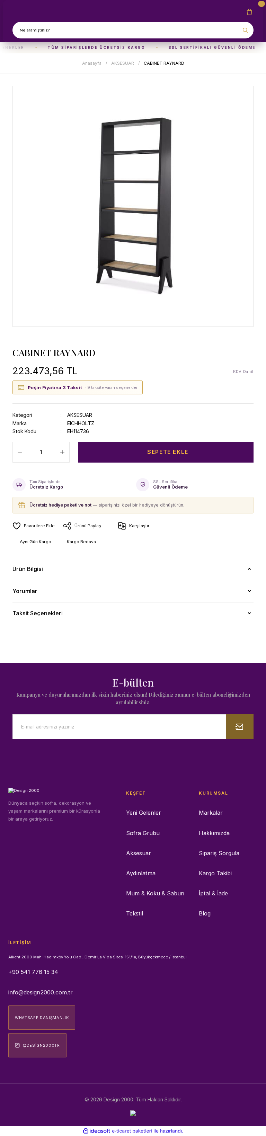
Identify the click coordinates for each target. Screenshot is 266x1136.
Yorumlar (24, 591)
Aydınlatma (141, 873)
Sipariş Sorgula (219, 853)
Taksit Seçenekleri (37, 613)
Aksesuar (138, 853)
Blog (205, 913)
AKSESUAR (79, 415)
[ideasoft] (96, 1131)
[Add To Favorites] (33, 526)
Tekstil (134, 913)
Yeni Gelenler (143, 812)
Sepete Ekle (167, 451)
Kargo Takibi (215, 873)
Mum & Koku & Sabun (155, 893)
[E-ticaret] (132, 1131)
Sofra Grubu (143, 833)
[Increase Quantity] (62, 452)
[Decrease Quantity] (20, 452)
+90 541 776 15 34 (33, 971)
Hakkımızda (214, 833)
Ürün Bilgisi (27, 568)
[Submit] (240, 726)
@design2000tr (41, 1045)
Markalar (211, 812)
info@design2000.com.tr (40, 992)
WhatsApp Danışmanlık (42, 1017)
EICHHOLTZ (80, 423)
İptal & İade (213, 893)
